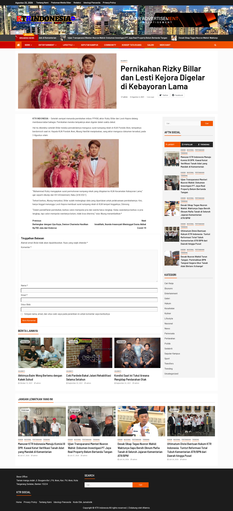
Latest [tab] (170, 144)
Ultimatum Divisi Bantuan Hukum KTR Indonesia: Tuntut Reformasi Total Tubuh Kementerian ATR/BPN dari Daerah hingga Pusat (195, 237)
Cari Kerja (169, 283)
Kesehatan (169, 308)
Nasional (190, 150)
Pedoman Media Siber (61, 3)
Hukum (183, 150)
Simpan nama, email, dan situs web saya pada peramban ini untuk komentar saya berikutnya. (67, 314)
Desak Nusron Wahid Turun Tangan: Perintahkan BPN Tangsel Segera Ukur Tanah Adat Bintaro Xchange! (194, 261)
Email (24, 295)
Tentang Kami (42, 3)
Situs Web (26, 304)
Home (19, 502)
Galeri (150, 45)
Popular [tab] (188, 144)
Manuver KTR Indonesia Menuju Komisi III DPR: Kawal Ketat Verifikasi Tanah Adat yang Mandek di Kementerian (41, 447)
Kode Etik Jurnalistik (82, 502)
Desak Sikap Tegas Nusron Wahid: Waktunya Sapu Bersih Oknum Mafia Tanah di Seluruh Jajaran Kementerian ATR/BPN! (195, 211)
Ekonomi (169, 288)
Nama (24, 285)
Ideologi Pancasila (91, 3)
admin (125, 97)
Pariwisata (169, 333)
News (27, 45)
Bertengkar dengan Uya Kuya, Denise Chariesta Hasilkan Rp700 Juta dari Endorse (60, 224)
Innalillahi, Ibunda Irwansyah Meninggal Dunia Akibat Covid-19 (120, 224)
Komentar (26, 247)
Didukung (133, 508)
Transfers (169, 363)
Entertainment (46, 45)
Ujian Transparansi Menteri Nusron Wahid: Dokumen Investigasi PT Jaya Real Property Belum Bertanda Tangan (77, 38)
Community (110, 45)
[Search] (215, 45)
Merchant (165, 45)
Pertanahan (199, 150)
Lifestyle (68, 45)
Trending (184, 153)
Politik (168, 343)
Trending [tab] (204, 144)
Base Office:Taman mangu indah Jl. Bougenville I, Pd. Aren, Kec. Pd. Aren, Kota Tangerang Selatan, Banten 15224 (47, 480)
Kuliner (168, 313)
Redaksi (77, 3)
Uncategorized (171, 373)
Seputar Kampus (89, 45)
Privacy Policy (109, 3)
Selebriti (124, 61)
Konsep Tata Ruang (131, 45)
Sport (167, 358)
